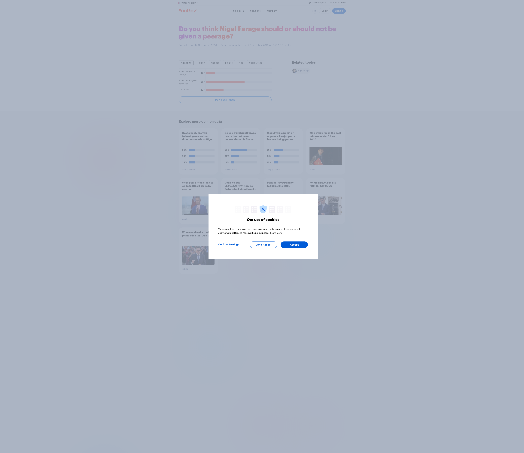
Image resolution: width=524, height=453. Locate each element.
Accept (294, 245)
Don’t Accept (264, 245)
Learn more (276, 233)
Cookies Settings (228, 244)
